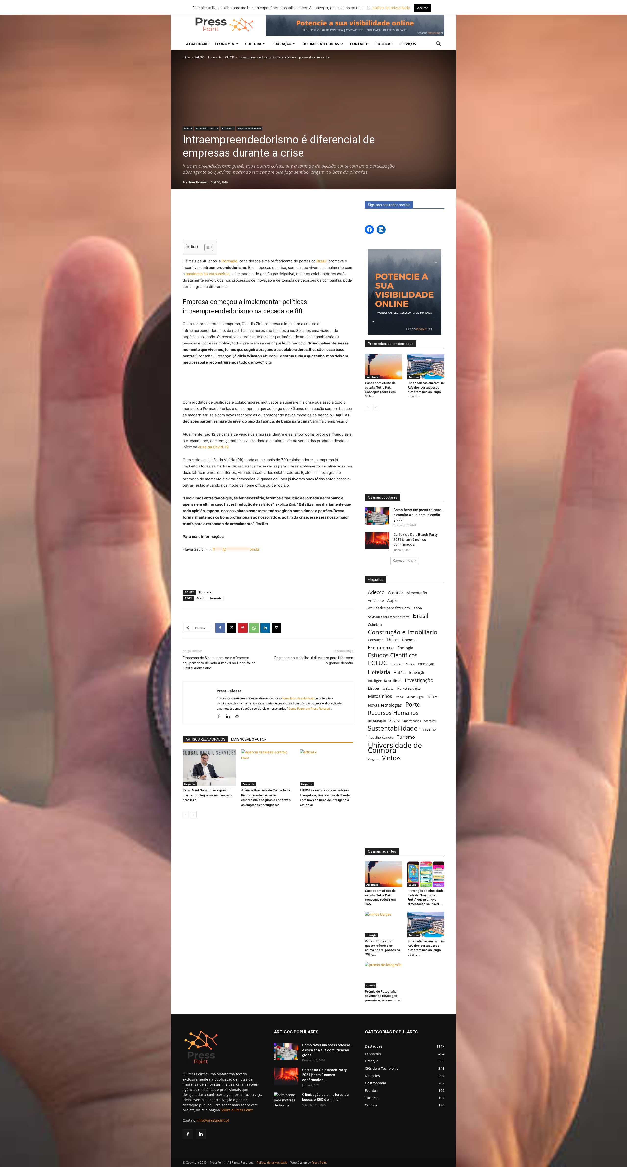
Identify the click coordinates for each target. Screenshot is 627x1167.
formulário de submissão (298, 698)
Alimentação (417, 592)
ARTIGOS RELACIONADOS (205, 739)
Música (433, 697)
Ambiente (372, 377)
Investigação (419, 680)
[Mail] (238, 717)
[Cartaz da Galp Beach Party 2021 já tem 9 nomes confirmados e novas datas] (377, 540)
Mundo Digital (415, 697)
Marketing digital (409, 688)
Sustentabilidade (393, 728)
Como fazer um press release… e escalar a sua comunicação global (418, 515)
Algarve (395, 592)
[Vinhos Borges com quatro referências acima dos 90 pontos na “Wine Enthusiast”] (383, 924)
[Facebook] (220, 628)
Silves (394, 720)
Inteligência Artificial (384, 680)
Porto (413, 704)
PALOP (199, 57)
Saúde (412, 884)
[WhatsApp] (254, 628)
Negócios (189, 784)
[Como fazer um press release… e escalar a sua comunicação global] (377, 516)
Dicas (392, 639)
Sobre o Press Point (237, 1110)
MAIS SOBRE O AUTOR (248, 739)
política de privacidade (391, 7)
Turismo (414, 377)
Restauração (377, 720)
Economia (228, 128)
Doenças (409, 639)
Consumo (375, 640)
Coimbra (375, 624)
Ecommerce (381, 647)
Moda (399, 697)
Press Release (197, 182)
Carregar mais (403, 560)
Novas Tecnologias (385, 705)
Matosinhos (380, 696)
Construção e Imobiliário (402, 632)
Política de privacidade (272, 1162)
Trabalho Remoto (380, 737)
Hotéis (400, 672)
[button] (438, 44)
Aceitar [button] (422, 8)
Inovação (417, 672)
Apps (392, 600)
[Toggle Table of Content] (206, 247)
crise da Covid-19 (213, 447)
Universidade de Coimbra (395, 748)
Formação (426, 664)
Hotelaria (379, 672)
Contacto (359, 43)
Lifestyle (371, 935)
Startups (430, 721)
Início (186, 57)
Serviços (407, 43)
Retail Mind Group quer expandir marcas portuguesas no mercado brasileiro (207, 795)
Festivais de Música (402, 664)
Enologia (405, 647)
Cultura (370, 985)
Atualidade (197, 43)
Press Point (319, 1162)
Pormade (229, 261)
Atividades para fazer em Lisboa (395, 607)
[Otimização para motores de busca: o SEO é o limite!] (286, 1100)
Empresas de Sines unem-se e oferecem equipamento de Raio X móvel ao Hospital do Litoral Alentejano (219, 663)
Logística (387, 688)
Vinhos (391, 758)
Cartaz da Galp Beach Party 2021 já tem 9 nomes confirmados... (415, 539)
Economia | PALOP (221, 57)
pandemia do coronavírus (207, 273)
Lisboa (373, 688)
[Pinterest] (243, 628)
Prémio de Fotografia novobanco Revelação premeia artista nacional (383, 996)
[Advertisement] (268, 224)
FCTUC (377, 662)
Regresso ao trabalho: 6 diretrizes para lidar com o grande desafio (313, 660)
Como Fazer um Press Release (309, 708)
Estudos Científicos (393, 655)
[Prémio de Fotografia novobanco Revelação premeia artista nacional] (383, 975)
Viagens (373, 759)
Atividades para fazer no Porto (388, 617)
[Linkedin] (265, 628)
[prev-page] (186, 815)
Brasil (321, 261)
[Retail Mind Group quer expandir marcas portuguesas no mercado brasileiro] (209, 767)
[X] (231, 628)
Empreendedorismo (249, 128)
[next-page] (194, 815)
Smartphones (411, 721)
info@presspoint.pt (213, 1120)
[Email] (276, 628)
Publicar (384, 43)
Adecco (376, 592)
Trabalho (428, 729)
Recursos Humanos (393, 712)
